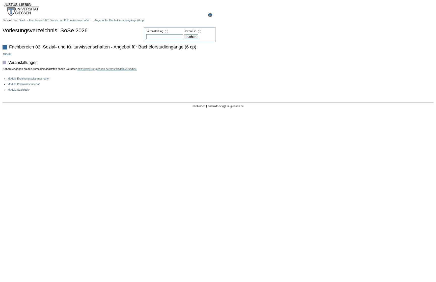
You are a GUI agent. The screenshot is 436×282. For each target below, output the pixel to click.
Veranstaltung (155, 31)
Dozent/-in (190, 31)
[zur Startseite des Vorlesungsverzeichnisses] (21, 9)
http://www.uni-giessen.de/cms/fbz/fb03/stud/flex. (107, 68)
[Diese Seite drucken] (210, 14)
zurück (7, 53)
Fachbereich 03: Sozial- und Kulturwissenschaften (59, 20)
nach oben (199, 106)
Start (22, 20)
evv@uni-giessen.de (231, 106)
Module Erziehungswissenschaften (29, 78)
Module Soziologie (19, 89)
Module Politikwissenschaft (24, 84)
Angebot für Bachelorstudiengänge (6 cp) (119, 20)
